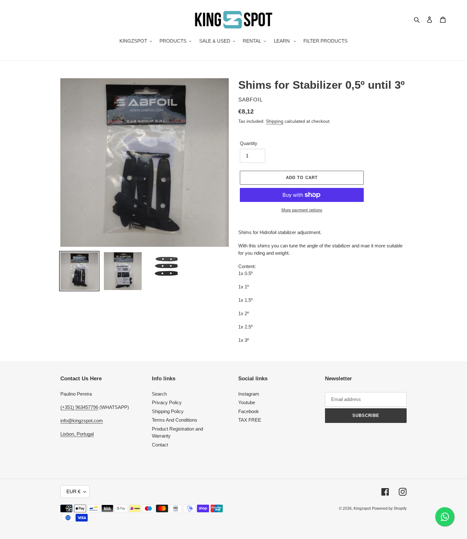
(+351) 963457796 (79, 407)
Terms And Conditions (174, 420)
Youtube (246, 402)
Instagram (248, 394)
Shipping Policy (168, 411)
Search (159, 394)
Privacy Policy (167, 402)
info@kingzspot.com (81, 420)
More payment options (301, 210)
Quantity (248, 143)
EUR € (73, 491)
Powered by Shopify (389, 508)
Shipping (274, 121)
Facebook (248, 411)
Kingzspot (362, 508)
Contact (160, 444)
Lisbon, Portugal (77, 434)
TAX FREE (249, 420)
